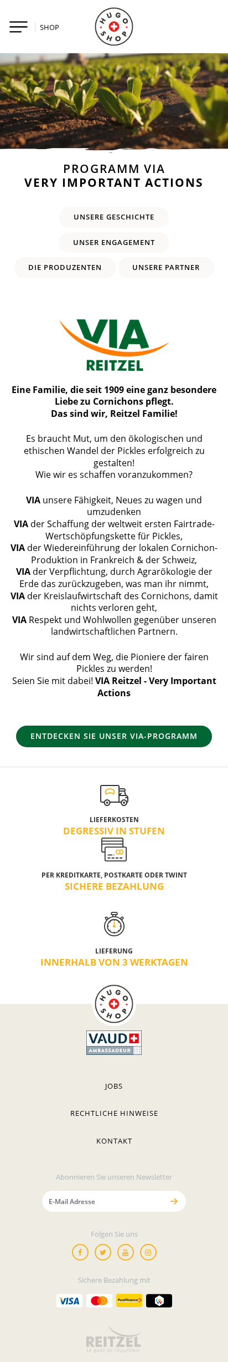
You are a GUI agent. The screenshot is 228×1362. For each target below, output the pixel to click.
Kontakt (114, 1141)
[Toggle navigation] (18, 27)
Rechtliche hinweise (114, 1113)
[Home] (114, 26)
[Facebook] (80, 1252)
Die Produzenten (65, 267)
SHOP (49, 27)
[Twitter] (103, 1252)
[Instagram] (148, 1252)
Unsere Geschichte (114, 217)
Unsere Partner (166, 267)
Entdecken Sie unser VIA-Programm (114, 736)
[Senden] (174, 1201)
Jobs (114, 1086)
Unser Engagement (114, 242)
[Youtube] (125, 1252)
